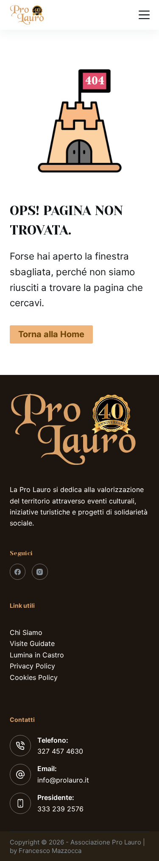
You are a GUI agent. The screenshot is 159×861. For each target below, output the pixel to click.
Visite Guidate (32, 643)
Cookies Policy (34, 677)
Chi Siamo (26, 632)
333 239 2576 (60, 809)
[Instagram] (40, 572)
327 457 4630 (60, 751)
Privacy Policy (32, 666)
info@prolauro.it (63, 780)
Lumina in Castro (37, 655)
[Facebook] (18, 572)
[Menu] (144, 14)
